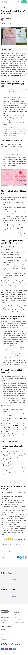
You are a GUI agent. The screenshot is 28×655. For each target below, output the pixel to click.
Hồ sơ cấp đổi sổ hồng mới (8, 548)
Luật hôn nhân (17, 614)
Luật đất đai (16, 612)
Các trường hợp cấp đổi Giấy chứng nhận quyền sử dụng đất (13, 545)
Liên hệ (3, 622)
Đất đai (3, 7)
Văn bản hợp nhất (5, 639)
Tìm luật (6, 435)
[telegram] (23, 557)
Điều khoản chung (5, 617)
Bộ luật (2, 634)
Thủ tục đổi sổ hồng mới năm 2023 (10, 551)
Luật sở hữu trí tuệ (18, 617)
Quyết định (3, 637)
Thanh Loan (8, 18)
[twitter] (20, 557)
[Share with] (11, 23)
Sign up (24, 1)
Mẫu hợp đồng (4, 631)
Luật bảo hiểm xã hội (19, 619)
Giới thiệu (3, 615)
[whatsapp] (26, 557)
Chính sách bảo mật (5, 620)
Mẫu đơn (3, 629)
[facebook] (18, 557)
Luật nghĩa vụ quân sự (19, 622)
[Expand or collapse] (25, 49)
